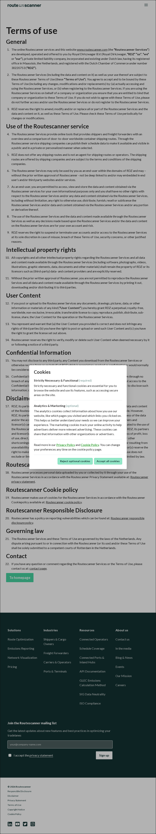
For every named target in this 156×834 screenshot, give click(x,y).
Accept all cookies (108, 461)
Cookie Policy (90, 445)
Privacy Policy (65, 445)
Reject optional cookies (75, 461)
